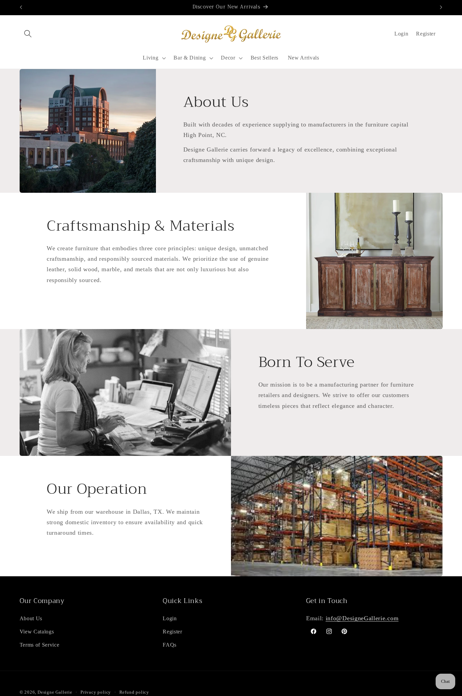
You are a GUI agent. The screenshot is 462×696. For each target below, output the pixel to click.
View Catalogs (37, 631)
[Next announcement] (441, 7)
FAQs (170, 645)
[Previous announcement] (21, 7)
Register (172, 631)
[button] (28, 34)
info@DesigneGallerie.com (362, 618)
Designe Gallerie (55, 692)
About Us (31, 618)
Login (401, 34)
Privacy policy (95, 692)
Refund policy (134, 692)
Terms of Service (40, 645)
